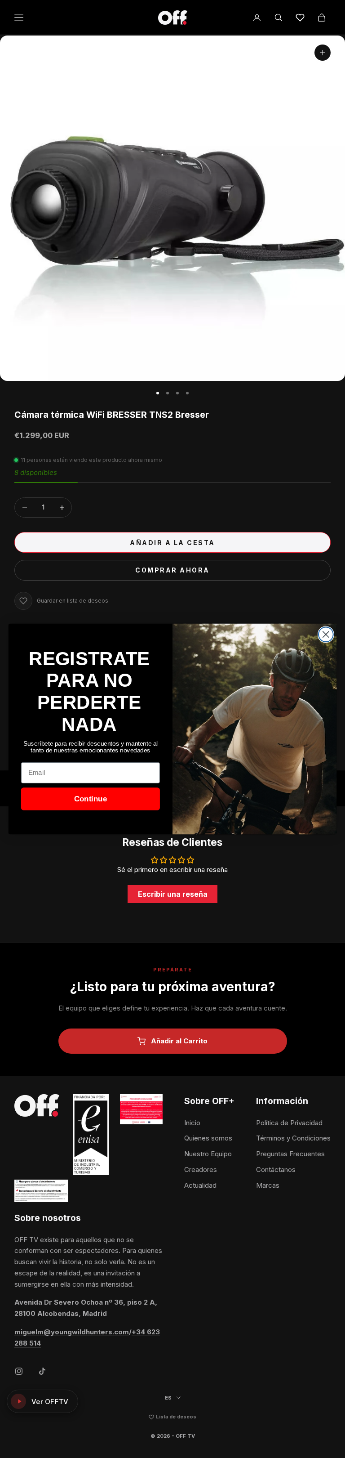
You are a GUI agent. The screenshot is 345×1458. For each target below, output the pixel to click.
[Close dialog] (325, 634)
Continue (90, 799)
